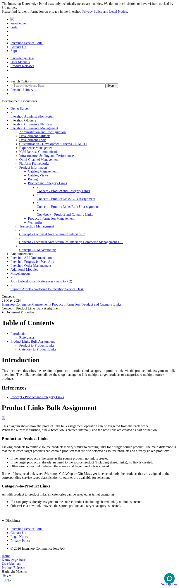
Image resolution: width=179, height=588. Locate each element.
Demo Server (19, 108)
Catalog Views (38, 175)
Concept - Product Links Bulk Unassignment (68, 207)
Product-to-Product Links (36, 345)
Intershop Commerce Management (34, 128)
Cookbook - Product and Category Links (65, 214)
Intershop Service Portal (26, 43)
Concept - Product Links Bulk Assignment (66, 199)
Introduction (18, 333)
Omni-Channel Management (39, 159)
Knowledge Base (22, 58)
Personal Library (21, 90)
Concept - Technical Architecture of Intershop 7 (52, 234)
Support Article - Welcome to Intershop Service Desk (47, 289)
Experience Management (36, 148)
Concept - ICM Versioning (37, 250)
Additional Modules (24, 269)
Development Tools (32, 140)
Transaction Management (36, 226)
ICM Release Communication (39, 152)
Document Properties (19, 312)
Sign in (15, 51)
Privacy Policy (92, 11)
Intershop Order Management (30, 265)
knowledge (18, 23)
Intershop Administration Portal (31, 116)
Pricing (33, 179)
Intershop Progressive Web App (32, 261)
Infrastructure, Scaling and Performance (46, 155)
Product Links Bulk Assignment (32, 341)
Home (6, 556)
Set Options (169, 584)
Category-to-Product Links (37, 349)
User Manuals (20, 62)
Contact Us (18, 47)
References (26, 337)
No (8, 580)
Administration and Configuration (42, 132)
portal (14, 27)
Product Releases (22, 66)
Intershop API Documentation (31, 258)
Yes (8, 576)
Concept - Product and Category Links (63, 191)
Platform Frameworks (34, 163)
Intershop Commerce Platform (31, 124)
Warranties (35, 222)
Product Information (33, 167)
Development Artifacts (34, 136)
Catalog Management (42, 171)
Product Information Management (51, 218)
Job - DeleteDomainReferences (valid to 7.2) (41, 281)
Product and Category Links (47, 183)
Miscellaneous (20, 273)
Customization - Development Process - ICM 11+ (53, 144)
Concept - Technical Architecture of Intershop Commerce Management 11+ (71, 242)
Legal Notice (118, 11)
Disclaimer (12, 520)
